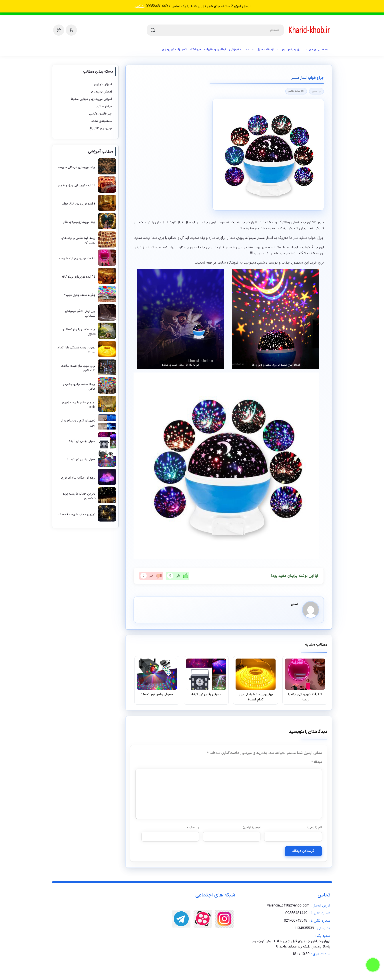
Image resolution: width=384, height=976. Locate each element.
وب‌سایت (193, 827)
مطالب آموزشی (239, 49)
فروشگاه (195, 49)
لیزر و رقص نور (292, 49)
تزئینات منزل (265, 49)
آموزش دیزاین (103, 84)
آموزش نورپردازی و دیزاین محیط (91, 99)
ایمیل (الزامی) (251, 827)
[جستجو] (152, 30)
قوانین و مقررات (215, 49)
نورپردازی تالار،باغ (101, 128)
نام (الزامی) (314, 827)
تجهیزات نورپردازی (174, 49)
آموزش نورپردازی (101, 91)
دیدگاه (316, 762)
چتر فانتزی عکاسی (100, 113)
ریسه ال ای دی (319, 49)
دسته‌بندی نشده (101, 121)
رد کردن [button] (139, 6)
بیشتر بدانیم (294, 91)
